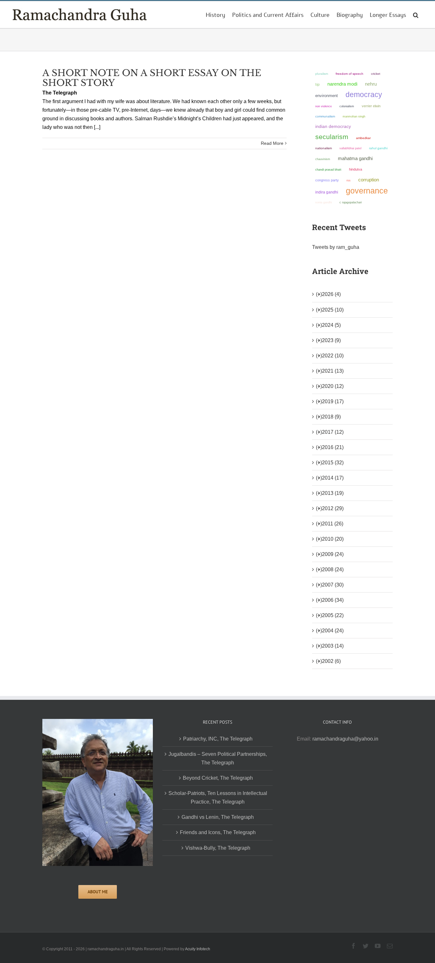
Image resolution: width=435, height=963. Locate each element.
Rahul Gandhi (378, 148)
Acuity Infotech (197, 949)
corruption (368, 179)
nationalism (323, 148)
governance (367, 190)
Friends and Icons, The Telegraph (218, 832)
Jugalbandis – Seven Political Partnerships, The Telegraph (217, 758)
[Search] (415, 14)
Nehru (371, 84)
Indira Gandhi (326, 192)
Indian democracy (333, 126)
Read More (272, 143)
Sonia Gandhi (323, 202)
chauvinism (322, 159)
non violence (323, 106)
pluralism (321, 73)
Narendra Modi (342, 84)
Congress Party (327, 180)
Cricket (375, 73)
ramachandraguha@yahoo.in (345, 739)
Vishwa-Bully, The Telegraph (217, 848)
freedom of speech (349, 73)
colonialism (346, 106)
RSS (348, 180)
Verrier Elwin (371, 106)
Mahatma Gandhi (355, 158)
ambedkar (363, 138)
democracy (364, 94)
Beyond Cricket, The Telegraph (218, 778)
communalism (325, 116)
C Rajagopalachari (350, 202)
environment (326, 95)
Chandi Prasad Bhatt (328, 169)
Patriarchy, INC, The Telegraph (218, 739)
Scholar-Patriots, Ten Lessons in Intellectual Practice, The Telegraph (217, 798)
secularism (331, 136)
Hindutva (355, 169)
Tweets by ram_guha (335, 247)
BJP (317, 84)
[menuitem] (215, 14)
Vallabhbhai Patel (350, 148)
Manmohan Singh (354, 116)
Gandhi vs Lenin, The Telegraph (218, 817)
